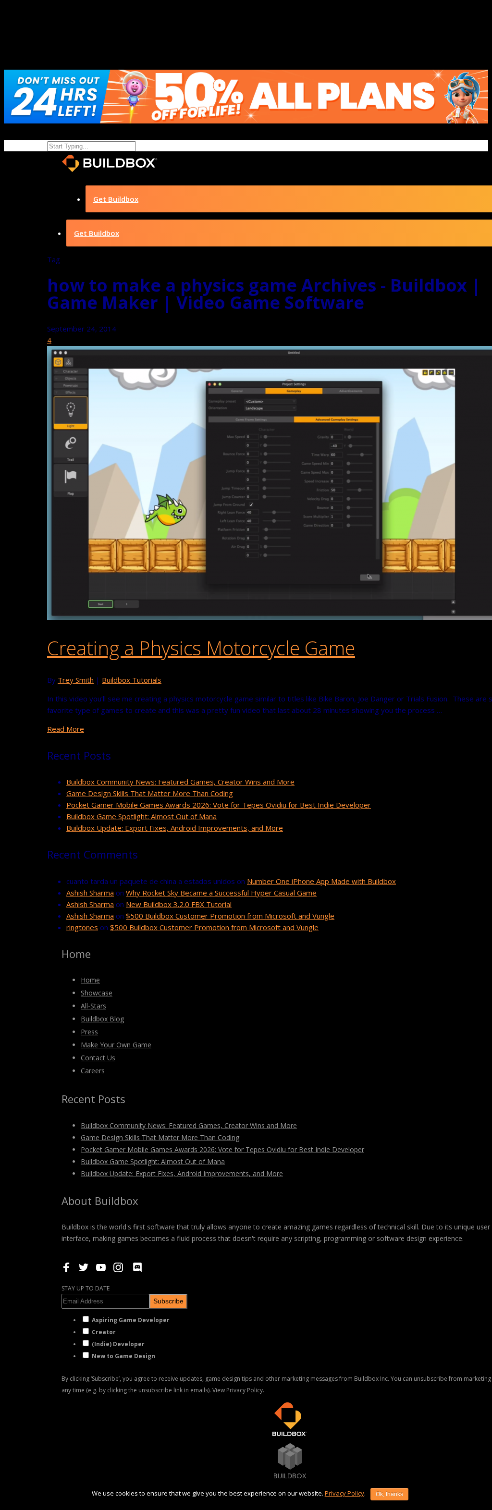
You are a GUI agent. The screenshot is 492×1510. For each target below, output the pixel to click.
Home (90, 979)
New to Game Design (123, 1356)
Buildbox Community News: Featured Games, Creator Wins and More (180, 781)
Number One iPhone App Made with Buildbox (321, 881)
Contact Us (98, 1057)
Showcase (96, 992)
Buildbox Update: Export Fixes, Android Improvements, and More (174, 828)
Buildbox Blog (102, 1018)
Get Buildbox (115, 199)
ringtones (82, 927)
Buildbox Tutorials (131, 680)
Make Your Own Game (116, 1044)
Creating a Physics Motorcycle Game (201, 648)
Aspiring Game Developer (131, 1320)
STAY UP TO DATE (86, 1288)
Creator (104, 1332)
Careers (93, 1070)
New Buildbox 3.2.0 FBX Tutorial (179, 904)
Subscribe (168, 1301)
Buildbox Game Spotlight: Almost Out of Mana (141, 816)
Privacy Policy (344, 1493)
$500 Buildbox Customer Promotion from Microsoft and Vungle (230, 916)
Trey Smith (76, 680)
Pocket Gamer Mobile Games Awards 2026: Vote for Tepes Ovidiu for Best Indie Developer (218, 805)
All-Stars (93, 1005)
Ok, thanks (389, 1494)
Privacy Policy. (245, 1390)
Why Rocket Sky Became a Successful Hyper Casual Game (221, 892)
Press (89, 1031)
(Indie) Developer (118, 1344)
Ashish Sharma (90, 892)
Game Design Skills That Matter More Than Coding (149, 793)
